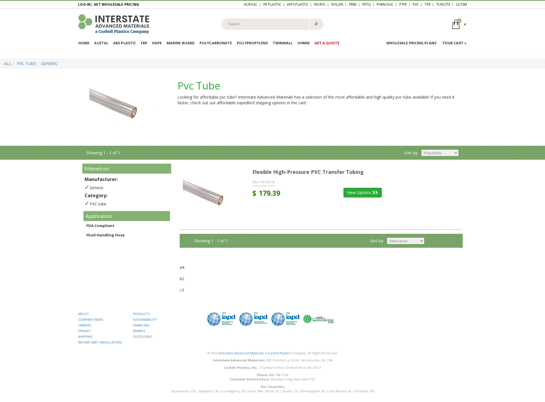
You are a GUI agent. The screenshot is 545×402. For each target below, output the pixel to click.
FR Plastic (272, 4)
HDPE (157, 43)
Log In (84, 4)
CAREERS (84, 325)
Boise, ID (272, 391)
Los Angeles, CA (233, 391)
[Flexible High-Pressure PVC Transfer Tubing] (212, 196)
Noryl (320, 4)
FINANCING (141, 325)
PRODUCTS (141, 314)
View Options (359, 192)
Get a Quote (327, 43)
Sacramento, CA (183, 391)
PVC (416, 4)
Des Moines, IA (340, 391)
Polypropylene (252, 43)
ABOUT (83, 314)
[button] (459, 24)
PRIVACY (84, 331)
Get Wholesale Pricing (116, 4)
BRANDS (139, 331)
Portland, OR (364, 391)
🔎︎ (316, 24)
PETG (366, 4)
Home (83, 43)
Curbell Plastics (279, 353)
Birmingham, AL (313, 391)
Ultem (461, 4)
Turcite (443, 4)
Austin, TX (290, 391)
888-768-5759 (278, 375)
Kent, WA (255, 391)
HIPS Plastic (298, 4)
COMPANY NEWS (90, 319)
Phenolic (385, 4)
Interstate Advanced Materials (241, 353)
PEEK (353, 4)
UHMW (303, 43)
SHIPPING (85, 336)
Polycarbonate (216, 43)
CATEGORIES (142, 336)
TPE (428, 4)
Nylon (337, 4)
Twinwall (283, 43)
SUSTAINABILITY (145, 319)
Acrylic (251, 4)
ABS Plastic (124, 43)
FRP (144, 43)
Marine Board (181, 43)
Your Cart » (455, 43)
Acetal (101, 43)
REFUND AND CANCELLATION (99, 342)
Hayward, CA (208, 391)
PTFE (403, 4)
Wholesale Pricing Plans (411, 43)
